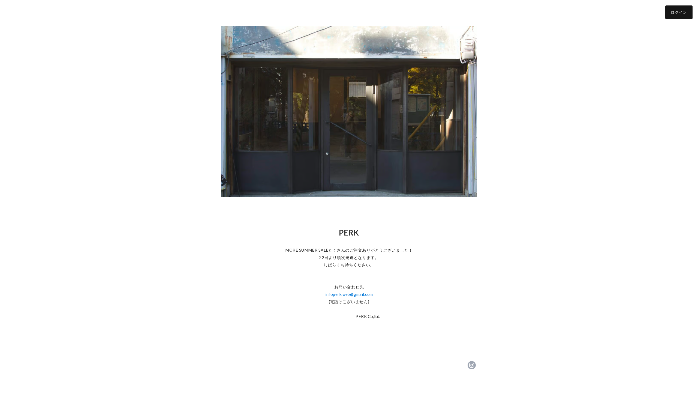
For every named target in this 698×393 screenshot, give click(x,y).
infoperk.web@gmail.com (349, 294)
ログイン (679, 12)
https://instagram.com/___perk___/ (472, 365)
